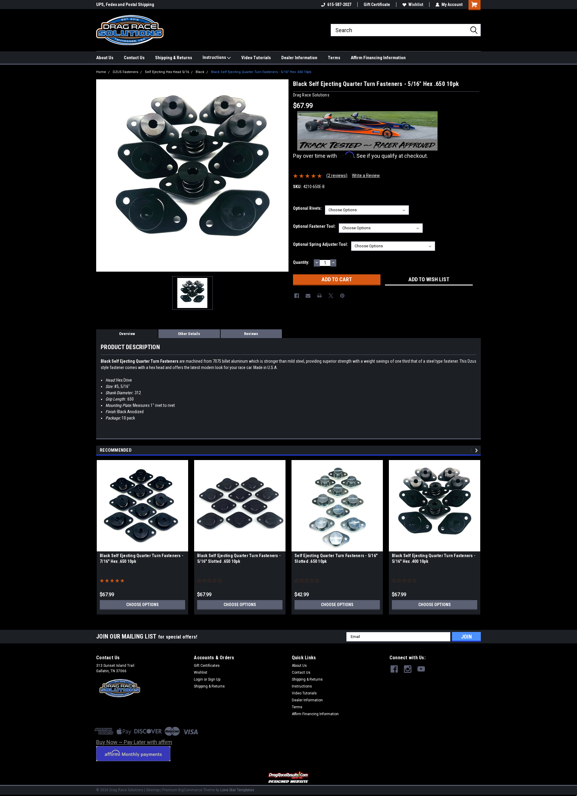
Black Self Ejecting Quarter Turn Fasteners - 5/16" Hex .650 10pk (261, 72)
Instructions (215, 57)
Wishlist (415, 4)
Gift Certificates (207, 665)
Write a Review (366, 175)
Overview (127, 333)
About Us (104, 57)
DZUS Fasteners (125, 72)
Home (101, 72)
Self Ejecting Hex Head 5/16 (167, 72)
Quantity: (301, 262)
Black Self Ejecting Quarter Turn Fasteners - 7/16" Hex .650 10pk (141, 558)
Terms (334, 57)
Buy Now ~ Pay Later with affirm (134, 742)
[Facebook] (296, 295)
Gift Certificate (377, 4)
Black (200, 72)
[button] (288, 777)
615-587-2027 (339, 4)
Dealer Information (299, 57)
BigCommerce (190, 790)
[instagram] (407, 669)
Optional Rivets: (307, 208)
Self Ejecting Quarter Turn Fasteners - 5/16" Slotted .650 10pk (336, 558)
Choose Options (142, 604)
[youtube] (421, 669)
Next (477, 450)
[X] (330, 295)
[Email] (308, 295)
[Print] (319, 295)
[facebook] (394, 669)
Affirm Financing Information (378, 57)
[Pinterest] (342, 295)
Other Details (189, 333)
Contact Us (134, 57)
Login (198, 679)
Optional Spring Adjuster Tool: (320, 244)
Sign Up (214, 679)
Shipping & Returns (173, 57)
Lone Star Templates (237, 790)
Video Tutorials (256, 57)
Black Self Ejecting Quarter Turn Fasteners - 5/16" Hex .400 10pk (433, 558)
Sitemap (153, 790)
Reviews (251, 333)
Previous (472, 450)
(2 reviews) (336, 175)
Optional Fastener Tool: (314, 226)
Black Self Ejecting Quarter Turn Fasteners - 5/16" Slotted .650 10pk (239, 558)
